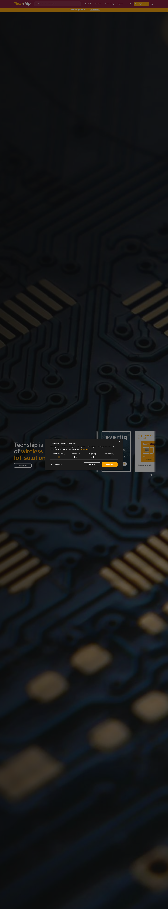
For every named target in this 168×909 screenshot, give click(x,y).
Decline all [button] (92, 464)
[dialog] (84, 454)
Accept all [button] (109, 464)
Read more (85, 449)
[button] (56, 464)
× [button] (119, 441)
